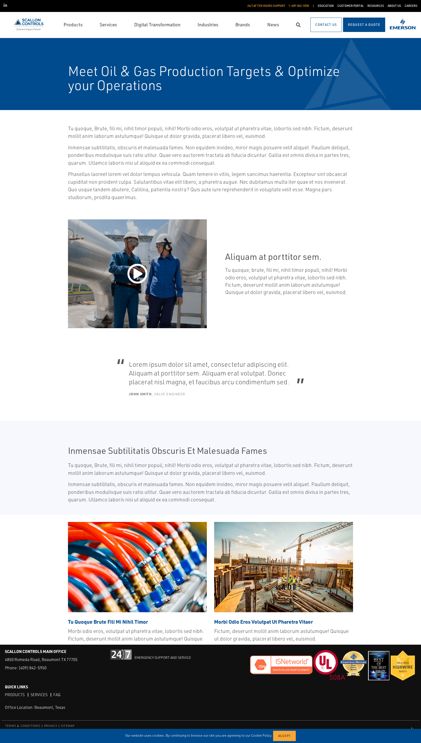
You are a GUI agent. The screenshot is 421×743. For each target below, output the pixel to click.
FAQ (56, 694)
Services (39, 694)
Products (15, 694)
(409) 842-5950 (33, 667)
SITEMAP (68, 726)
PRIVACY (50, 726)
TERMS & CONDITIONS (22, 726)
